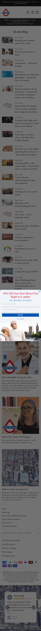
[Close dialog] (39, 292)
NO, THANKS (20, 319)
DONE (20, 315)
